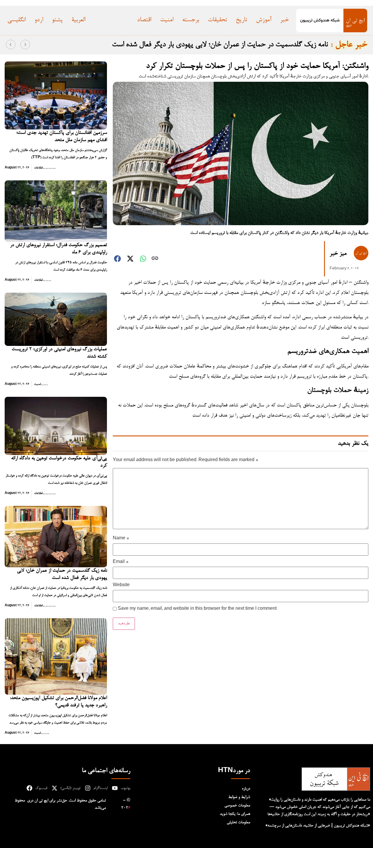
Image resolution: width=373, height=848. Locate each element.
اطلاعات (38, 168)
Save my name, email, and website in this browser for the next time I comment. (197, 609)
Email (120, 562)
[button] (10, 44)
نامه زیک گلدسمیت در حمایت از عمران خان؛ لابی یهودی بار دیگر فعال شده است (220, 44)
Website (121, 585)
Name (121, 538)
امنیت (37, 384)
